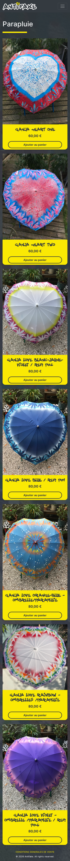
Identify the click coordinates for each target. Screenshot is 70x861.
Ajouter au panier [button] (35, 144)
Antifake (29, 856)
